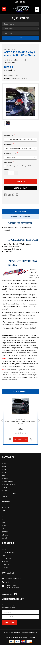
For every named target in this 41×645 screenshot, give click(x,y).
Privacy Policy (6, 558)
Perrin (4, 514)
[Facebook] (5, 194)
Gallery (4, 549)
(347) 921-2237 (21, 2)
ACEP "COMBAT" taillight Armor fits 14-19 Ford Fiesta (20, 422)
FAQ (3, 555)
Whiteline (5, 535)
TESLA (4, 475)
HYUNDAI (5, 466)
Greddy (4, 520)
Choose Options (20, 439)
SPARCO (5, 532)
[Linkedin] (17, 194)
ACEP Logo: (8, 162)
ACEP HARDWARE (7, 481)
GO (20, 38)
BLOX (4, 526)
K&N (3, 529)
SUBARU (5, 478)
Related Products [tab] (21, 391)
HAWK (4, 511)
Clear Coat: (8, 144)
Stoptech (5, 517)
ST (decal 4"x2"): (10, 153)
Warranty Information (20, 216)
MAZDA (4, 469)
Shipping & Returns (8, 552)
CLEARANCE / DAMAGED (10, 493)
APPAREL (5, 490)
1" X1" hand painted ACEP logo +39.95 (19, 166)
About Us (5, 561)
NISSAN (4, 472)
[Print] (13, 194)
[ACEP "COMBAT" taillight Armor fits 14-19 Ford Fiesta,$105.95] (20, 406)
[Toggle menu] (4, 9)
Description (20, 212)
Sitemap (5, 567)
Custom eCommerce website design (16, 637)
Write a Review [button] (10, 62)
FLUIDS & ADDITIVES (8, 484)
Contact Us (5, 564)
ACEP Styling (6, 508)
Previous (2, 420)
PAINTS (4, 487)
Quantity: (7, 169)
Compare (31, 439)
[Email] (9, 194)
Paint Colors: (9, 135)
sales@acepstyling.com (13, 579)
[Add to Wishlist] (10, 439)
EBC (3, 523)
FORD (4, 463)
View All (4, 496)
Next (39, 420)
